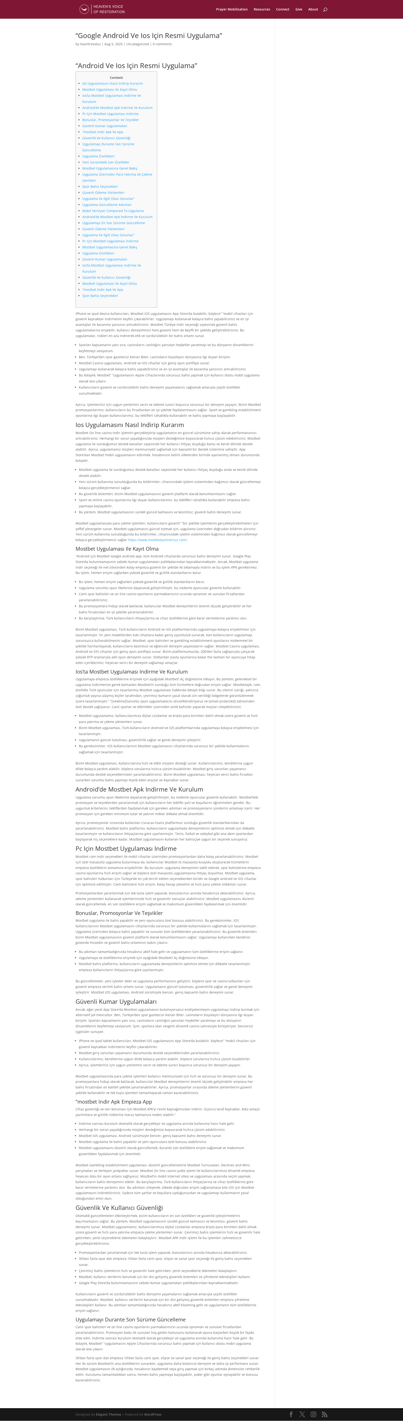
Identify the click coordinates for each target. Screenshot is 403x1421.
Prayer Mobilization (232, 9)
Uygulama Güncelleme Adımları (107, 204)
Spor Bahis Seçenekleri (100, 186)
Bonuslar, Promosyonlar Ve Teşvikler (110, 120)
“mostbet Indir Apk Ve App (102, 132)
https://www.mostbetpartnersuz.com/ (157, 540)
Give (298, 9)
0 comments (162, 44)
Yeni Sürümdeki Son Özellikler (105, 162)
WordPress (153, 1414)
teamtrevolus (90, 44)
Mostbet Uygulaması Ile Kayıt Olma (109, 89)
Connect (282, 9)
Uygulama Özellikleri (98, 156)
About (313, 9)
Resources (262, 9)
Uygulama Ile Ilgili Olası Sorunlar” (108, 198)
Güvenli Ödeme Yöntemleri (103, 192)
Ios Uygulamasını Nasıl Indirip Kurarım (112, 83)
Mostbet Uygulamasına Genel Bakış (109, 168)
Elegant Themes (108, 1414)
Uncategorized (137, 44)
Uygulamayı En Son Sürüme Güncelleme (113, 223)
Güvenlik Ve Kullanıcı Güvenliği (106, 138)
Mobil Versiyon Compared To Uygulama (113, 210)
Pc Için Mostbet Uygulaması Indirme (110, 113)
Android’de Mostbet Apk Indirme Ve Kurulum (117, 107)
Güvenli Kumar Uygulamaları (104, 126)
